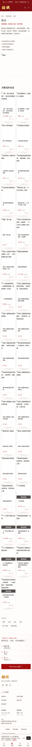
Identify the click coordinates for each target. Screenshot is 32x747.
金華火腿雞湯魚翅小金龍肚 (23, 388)
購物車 (20, 745)
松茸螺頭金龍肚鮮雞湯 (23, 172)
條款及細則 (15, 729)
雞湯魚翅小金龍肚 (8, 446)
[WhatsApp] (10, 685)
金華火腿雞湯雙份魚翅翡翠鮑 (23, 418)
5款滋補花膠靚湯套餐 (8, 204)
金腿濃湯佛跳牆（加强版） (23, 532)
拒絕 (24, 738)
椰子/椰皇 (5, 626)
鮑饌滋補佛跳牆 (22, 267)
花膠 (9, 622)
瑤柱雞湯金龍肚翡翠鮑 (8, 388)
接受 (28, 738)
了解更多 (14, 740)
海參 (15, 622)
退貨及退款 (24, 729)
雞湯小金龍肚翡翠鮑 (23, 446)
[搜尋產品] (25, 7)
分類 (12, 745)
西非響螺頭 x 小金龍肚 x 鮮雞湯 (23, 110)
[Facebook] (3, 685)
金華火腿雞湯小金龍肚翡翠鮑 (8, 418)
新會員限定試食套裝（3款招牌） (8, 596)
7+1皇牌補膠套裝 (7, 299)
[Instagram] (6, 685)
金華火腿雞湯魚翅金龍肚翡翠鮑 (23, 300)
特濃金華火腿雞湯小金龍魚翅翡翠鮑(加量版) (23, 565)
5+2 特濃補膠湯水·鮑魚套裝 (8, 564)
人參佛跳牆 (21, 501)
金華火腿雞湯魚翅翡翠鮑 (8, 359)
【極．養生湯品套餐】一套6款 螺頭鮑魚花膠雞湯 (8, 111)
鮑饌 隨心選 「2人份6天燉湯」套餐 (23, 204)
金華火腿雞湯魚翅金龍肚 (23, 330)
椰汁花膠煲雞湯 (7, 141)
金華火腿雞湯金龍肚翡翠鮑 (8, 330)
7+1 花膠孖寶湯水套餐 (8, 532)
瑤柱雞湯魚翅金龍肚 (23, 358)
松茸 (20, 622)
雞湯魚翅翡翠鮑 (7, 501)
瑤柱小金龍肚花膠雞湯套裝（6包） (8, 268)
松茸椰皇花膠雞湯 (23, 141)
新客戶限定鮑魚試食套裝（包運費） (23, 236)
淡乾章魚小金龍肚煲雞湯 (8, 172)
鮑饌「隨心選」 (7, 235)
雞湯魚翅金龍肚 (22, 473)
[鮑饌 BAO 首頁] (5, 7)
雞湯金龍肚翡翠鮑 (8, 473)
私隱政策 (7, 729)
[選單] (29, 7)
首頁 (2, 16)
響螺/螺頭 (14, 626)
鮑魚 (4, 622)
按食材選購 (8, 16)
